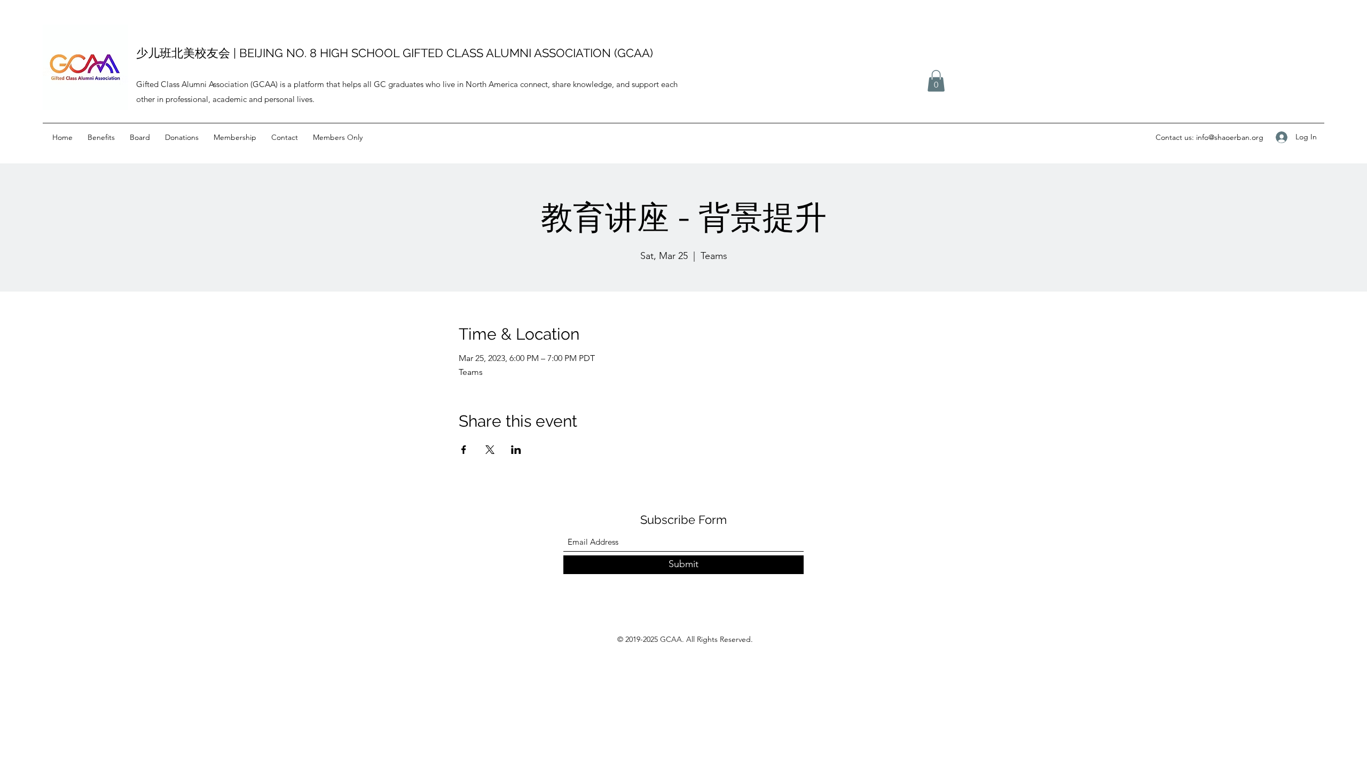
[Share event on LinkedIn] (516, 449)
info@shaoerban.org (1229, 137)
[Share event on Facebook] (464, 449)
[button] (936, 81)
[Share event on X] (490, 449)
